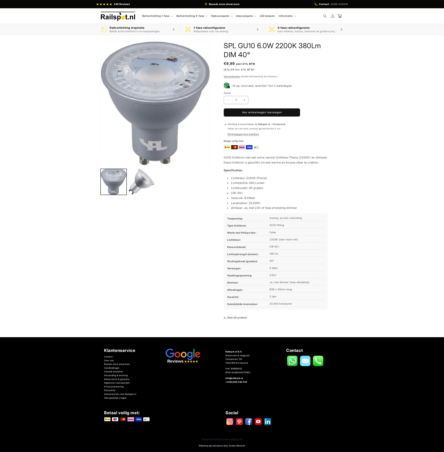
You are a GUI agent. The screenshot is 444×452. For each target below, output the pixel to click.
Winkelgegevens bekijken (243, 134)
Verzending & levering (116, 375)
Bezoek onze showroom (117, 364)
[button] (157, 16)
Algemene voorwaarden (117, 383)
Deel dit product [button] (237, 317)
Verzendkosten (232, 76)
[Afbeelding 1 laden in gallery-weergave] (114, 182)
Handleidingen (111, 368)
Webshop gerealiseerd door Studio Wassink (222, 445)
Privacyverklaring (113, 386)
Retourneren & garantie (116, 379)
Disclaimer (110, 390)
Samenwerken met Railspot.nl (120, 394)
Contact (108, 356)
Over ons (109, 360)
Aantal (227, 93)
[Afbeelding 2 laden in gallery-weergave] (141, 182)
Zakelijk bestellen (113, 371)
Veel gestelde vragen (115, 398)
